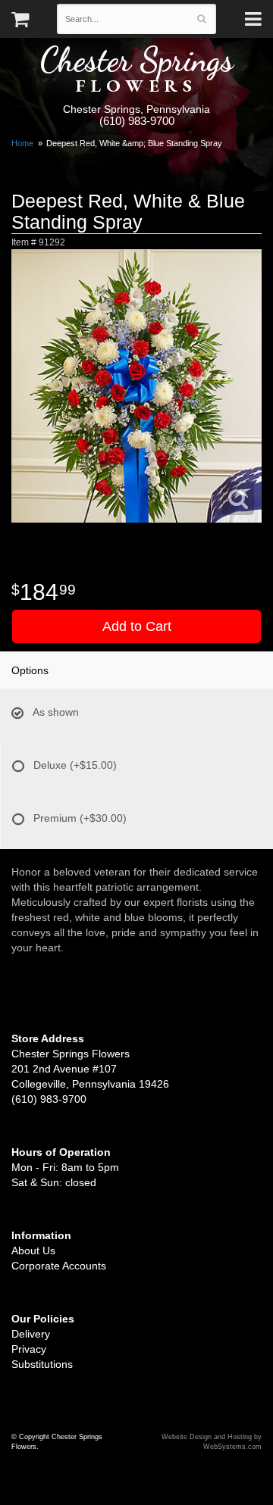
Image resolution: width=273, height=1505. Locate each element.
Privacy (28, 1349)
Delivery (30, 1334)
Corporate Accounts (58, 1266)
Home (22, 143)
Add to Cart (136, 626)
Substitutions (42, 1364)
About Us (33, 1250)
